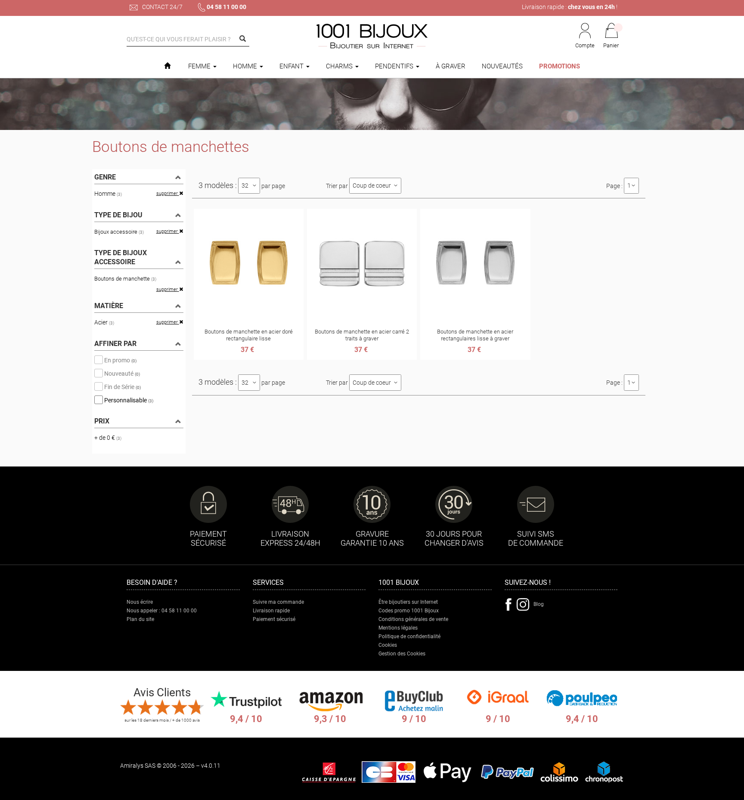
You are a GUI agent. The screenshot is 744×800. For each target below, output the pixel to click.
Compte (585, 45)
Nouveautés (502, 66)
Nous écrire (140, 602)
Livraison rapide (271, 611)
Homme (246, 66)
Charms (340, 66)
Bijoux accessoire (119, 232)
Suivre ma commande (278, 602)
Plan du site (140, 619)
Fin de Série (122, 386)
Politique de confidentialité (409, 636)
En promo (119, 359)
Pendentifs (395, 66)
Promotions (559, 66)
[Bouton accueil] (167, 66)
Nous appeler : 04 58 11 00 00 (162, 611)
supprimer (167, 193)
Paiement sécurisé (274, 619)
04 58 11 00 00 (226, 6)
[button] (611, 36)
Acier (104, 322)
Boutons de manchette (125, 278)
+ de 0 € (107, 437)
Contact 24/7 (162, 6)
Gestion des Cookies (401, 654)
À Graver (450, 66)
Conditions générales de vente (413, 619)
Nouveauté (121, 373)
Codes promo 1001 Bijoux (408, 611)
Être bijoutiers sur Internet (408, 602)
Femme (200, 66)
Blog (538, 604)
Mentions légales (398, 628)
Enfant (292, 66)
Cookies (387, 645)
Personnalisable (128, 399)
